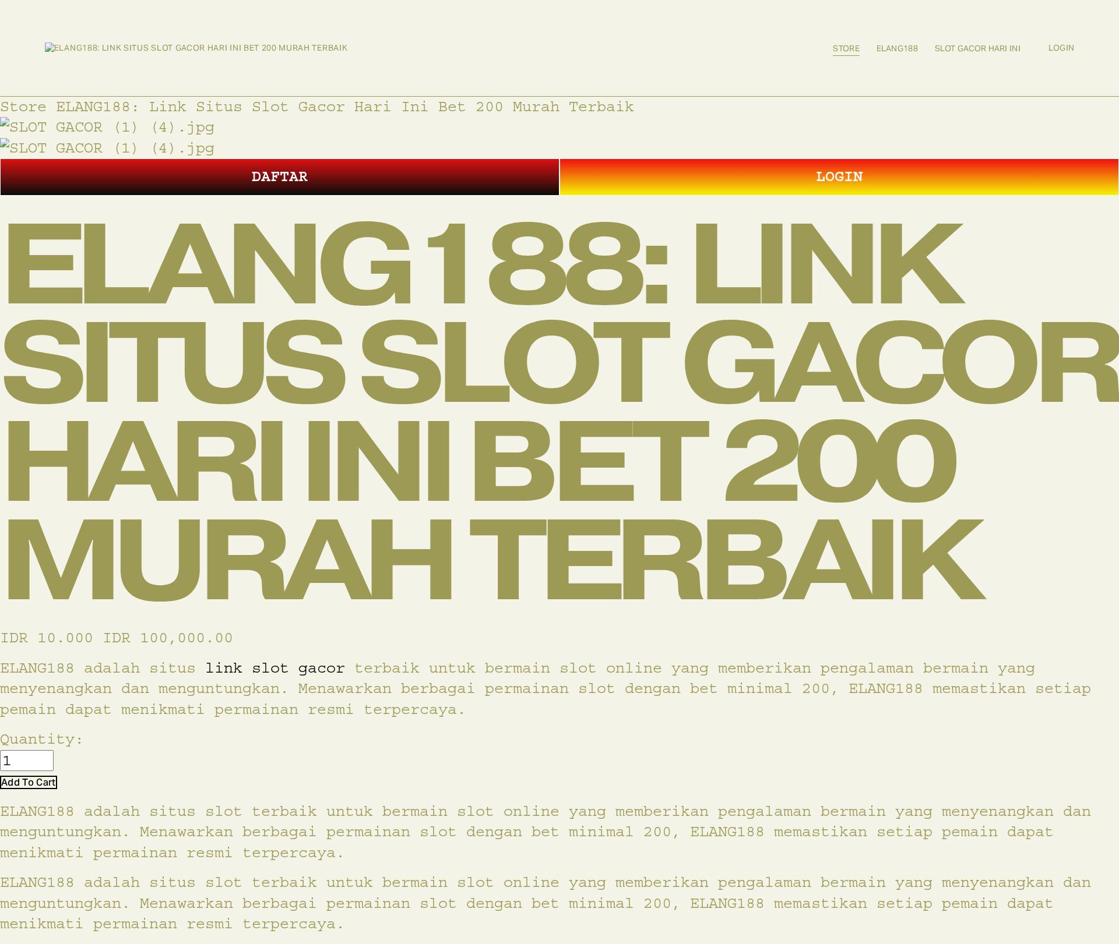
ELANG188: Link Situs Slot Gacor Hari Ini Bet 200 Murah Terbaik (345, 106)
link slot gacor (275, 668)
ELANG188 (897, 48)
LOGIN (839, 176)
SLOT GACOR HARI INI (978, 48)
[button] (28, 782)
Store (846, 48)
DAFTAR (280, 176)
